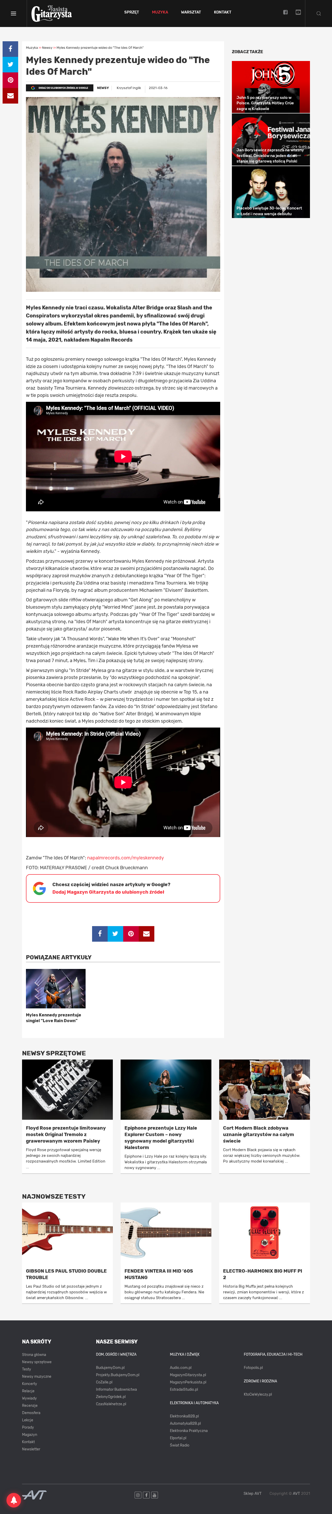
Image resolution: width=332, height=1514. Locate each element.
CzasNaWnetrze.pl (111, 1404)
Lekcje (27, 1420)
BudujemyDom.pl (110, 1368)
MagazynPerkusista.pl (188, 1382)
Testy (26, 1369)
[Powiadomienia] (13, 1500)
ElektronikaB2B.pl (184, 1416)
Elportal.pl (178, 1438)
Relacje (28, 1391)
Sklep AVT (253, 1494)
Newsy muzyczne (36, 1376)
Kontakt (222, 12)
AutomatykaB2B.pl (185, 1423)
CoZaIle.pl (104, 1382)
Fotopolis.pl (253, 1368)
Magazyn (29, 1434)
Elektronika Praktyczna (189, 1431)
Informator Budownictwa (116, 1389)
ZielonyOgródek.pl (111, 1397)
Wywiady (29, 1398)
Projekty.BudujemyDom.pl (117, 1375)
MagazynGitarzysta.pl (188, 1375)
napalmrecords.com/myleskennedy (125, 858)
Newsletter (31, 1449)
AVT (296, 1493)
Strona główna (34, 1355)
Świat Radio (179, 1445)
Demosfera (31, 1413)
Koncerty (29, 1384)
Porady (28, 1427)
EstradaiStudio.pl (184, 1389)
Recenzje (30, 1405)
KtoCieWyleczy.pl (258, 1394)
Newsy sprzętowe (37, 1362)
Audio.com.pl (180, 1368)
